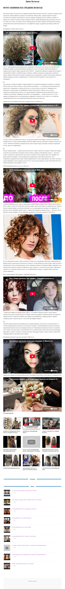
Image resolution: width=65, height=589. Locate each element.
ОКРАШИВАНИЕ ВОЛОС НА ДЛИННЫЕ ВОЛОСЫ (24, 509)
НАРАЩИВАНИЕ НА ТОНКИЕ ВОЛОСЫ (21, 518)
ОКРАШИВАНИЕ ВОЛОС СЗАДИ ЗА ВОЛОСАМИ (24, 536)
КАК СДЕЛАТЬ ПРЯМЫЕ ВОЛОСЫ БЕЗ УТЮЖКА (24, 490)
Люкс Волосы (32, 1)
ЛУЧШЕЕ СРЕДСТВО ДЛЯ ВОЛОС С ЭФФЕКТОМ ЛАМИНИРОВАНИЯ (29, 545)
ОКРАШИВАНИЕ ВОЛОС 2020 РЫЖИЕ (21, 527)
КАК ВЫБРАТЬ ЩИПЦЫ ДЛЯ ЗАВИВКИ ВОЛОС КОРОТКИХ (26, 500)
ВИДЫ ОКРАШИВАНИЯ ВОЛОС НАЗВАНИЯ (23, 563)
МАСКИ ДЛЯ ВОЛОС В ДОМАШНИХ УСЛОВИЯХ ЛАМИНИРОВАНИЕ (29, 554)
